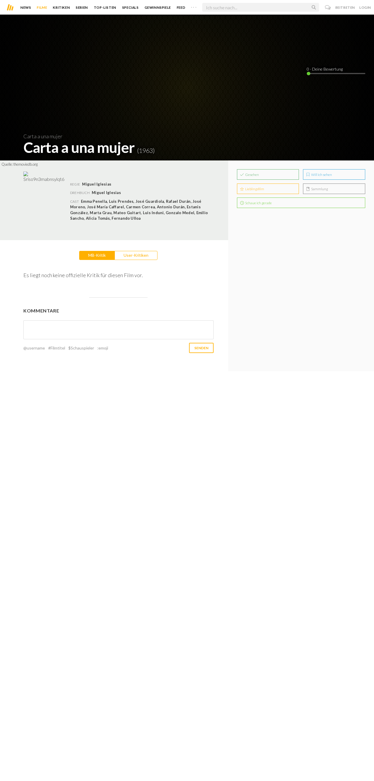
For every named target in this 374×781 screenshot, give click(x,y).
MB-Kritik (97, 255)
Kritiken (61, 7)
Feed (181, 7)
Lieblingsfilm (254, 189)
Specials (130, 7)
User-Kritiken (136, 255)
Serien (82, 7)
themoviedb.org (25, 164)
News (25, 7)
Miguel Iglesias (106, 192)
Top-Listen (105, 7)
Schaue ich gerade (258, 203)
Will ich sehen (321, 174)
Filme (42, 7)
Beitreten (345, 7)
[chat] (328, 7)
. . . (193, 6)
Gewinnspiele (158, 7)
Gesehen (252, 174)
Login (365, 7)
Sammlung (319, 189)
